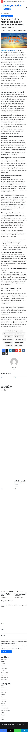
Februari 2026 (4, 668)
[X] (7, 350)
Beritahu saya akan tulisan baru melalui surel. (12, 648)
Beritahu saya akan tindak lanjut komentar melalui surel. (14, 646)
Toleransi (3, 714)
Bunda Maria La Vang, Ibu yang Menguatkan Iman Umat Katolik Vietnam (20, 482)
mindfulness (9, 336)
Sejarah (2, 712)
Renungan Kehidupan (5, 710)
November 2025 (4, 675)
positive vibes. (20, 339)
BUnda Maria (3, 687)
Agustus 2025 (4, 679)
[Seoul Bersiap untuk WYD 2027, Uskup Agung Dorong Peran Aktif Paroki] (7, 539)
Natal (2, 696)
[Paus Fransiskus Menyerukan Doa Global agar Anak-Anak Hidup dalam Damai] (21, 539)
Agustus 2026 (4, 659)
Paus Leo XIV (4, 699)
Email (2, 629)
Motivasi (7, 13)
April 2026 (3, 663)
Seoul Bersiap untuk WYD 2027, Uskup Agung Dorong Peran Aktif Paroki (7, 593)
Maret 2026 (3, 666)
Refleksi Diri (9, 16)
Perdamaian (3, 701)
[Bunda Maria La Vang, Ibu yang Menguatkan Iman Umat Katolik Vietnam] (21, 428)
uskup (2, 717)
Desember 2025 (4, 672)
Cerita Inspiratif (4, 690)
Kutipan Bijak (3, 692)
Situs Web (3, 635)
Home (3, 13)
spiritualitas (18, 345)
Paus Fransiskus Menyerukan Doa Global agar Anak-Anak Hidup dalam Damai (21, 593)
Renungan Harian (4, 708)
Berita (2, 685)
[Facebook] (3, 350)
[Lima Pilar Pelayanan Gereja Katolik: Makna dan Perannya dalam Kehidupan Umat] (7, 380)
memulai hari (20, 333)
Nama (2, 623)
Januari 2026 (4, 670)
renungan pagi (19, 342)
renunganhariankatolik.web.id (8, 50)
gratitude (9, 331)
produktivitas (8, 342)
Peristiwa (3, 703)
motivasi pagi (19, 336)
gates (4, 30)
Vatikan (2, 719)
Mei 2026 (3, 661)
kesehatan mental (9, 333)
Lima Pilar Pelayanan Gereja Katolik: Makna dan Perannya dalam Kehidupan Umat (6, 387)
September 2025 (4, 677)
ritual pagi (9, 345)
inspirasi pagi (18, 331)
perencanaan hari (8, 339)
